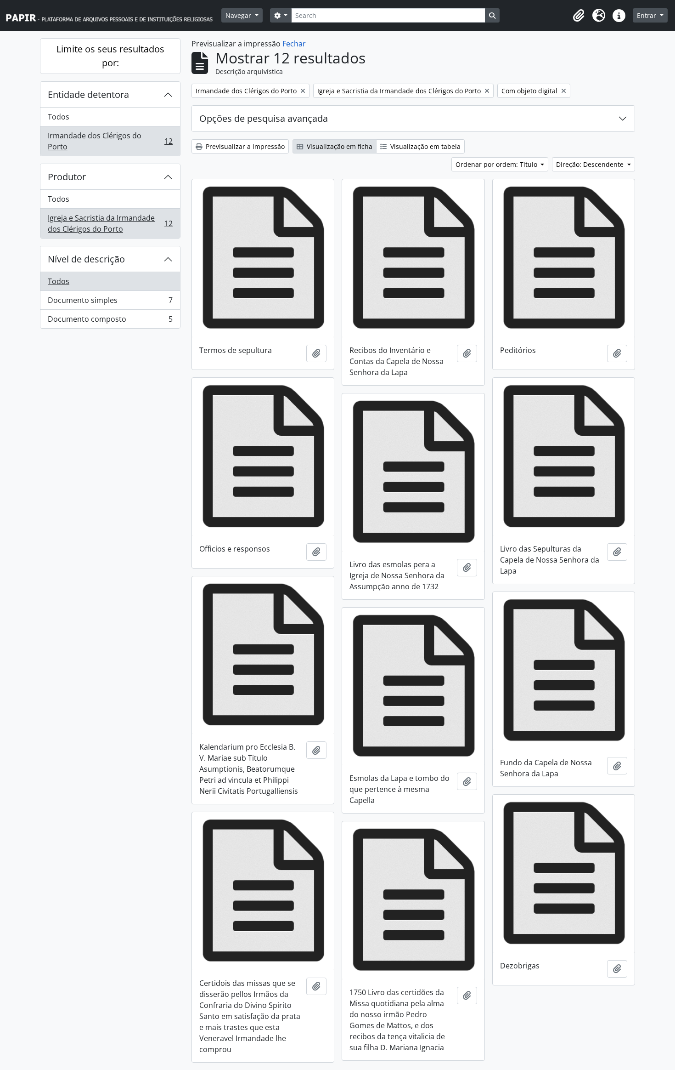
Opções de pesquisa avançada (263, 118)
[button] (578, 16)
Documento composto (110, 321)
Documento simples (110, 302)
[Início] (113, 15)
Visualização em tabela (424, 146)
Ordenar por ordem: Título (497, 164)
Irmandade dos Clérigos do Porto (110, 141)
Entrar (647, 15)
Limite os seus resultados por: (110, 56)
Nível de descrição (86, 259)
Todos (58, 117)
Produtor (67, 177)
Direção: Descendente (590, 164)
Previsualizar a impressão (244, 146)
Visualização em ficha (338, 146)
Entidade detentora (88, 94)
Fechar (294, 44)
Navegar (239, 15)
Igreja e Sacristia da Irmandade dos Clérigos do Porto (110, 223)
